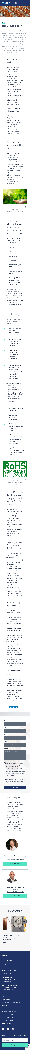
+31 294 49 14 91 (11, 971)
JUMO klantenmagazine (8, 1017)
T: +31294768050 (15, 864)
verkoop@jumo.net (7, 981)
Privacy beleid (6, 999)
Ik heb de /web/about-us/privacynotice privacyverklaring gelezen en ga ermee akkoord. (15, 781)
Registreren (16, 1045)
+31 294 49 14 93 (11, 987)
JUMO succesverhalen (8, 1014)
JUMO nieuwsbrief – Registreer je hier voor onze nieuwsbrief (14, 1036)
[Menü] (26, 3)
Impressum (5, 996)
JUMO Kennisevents (7, 1020)
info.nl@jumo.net (6, 973)
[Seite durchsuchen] (20, 3)
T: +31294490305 (15, 896)
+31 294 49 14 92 (11, 979)
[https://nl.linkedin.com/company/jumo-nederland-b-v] (13, 1029)
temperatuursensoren (13, 679)
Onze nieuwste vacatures (9, 1011)
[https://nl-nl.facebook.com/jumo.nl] (8, 1029)
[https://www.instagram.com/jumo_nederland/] (17, 1029)
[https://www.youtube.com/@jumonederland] (3, 1029)
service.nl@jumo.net (7, 989)
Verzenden (15, 787)
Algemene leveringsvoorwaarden (11, 1002)
